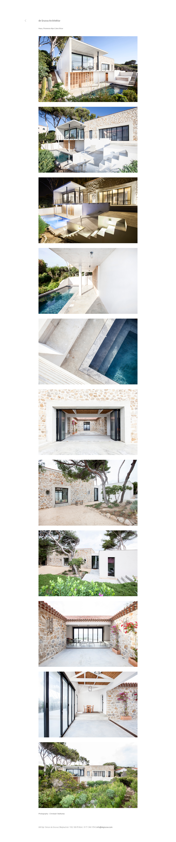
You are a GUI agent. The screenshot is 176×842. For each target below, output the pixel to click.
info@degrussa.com (104, 827)
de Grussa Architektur (49, 20)
